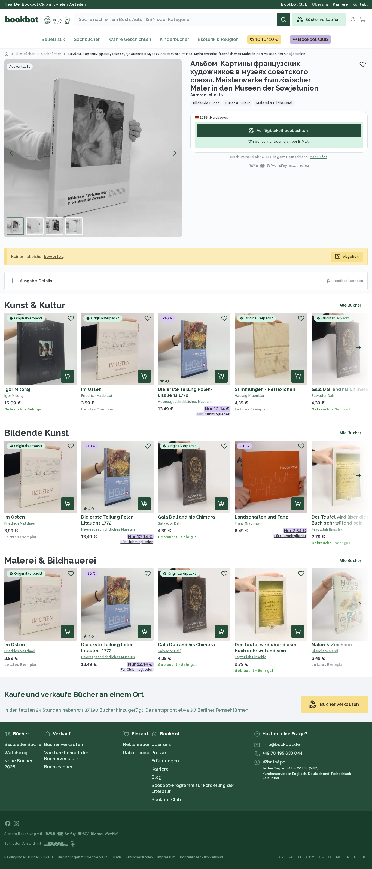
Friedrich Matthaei (96, 396)
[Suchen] (283, 19)
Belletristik (53, 39)
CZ (281, 857)
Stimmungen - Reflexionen (265, 389)
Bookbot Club (166, 799)
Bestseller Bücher (23, 744)
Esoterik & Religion (218, 39)
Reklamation (137, 744)
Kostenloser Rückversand (201, 857)
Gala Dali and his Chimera (340, 389)
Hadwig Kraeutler (249, 396)
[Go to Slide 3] (54, 226)
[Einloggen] (353, 20)
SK (290, 857)
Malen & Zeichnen (332, 644)
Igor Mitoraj (17, 389)
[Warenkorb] (363, 20)
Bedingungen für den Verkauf (82, 857)
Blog (156, 777)
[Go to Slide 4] (74, 226)
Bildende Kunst (36, 433)
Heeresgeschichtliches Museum (185, 402)
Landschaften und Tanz (261, 517)
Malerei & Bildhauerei (50, 560)
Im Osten (91, 389)
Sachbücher (87, 39)
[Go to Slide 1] (15, 226)
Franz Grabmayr (248, 523)
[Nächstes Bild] (174, 153)
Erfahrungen (165, 760)
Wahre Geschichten (130, 39)
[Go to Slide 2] (35, 226)
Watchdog (16, 752)
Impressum (166, 857)
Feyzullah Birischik (250, 657)
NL (338, 857)
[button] (93, 148)
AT (299, 857)
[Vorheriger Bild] (11, 153)
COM (310, 857)
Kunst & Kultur (34, 305)
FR (347, 857)
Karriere (160, 769)
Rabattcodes (137, 752)
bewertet (53, 256)
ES (321, 857)
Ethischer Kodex (139, 857)
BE (356, 857)
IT (330, 857)
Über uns (161, 744)
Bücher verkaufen (63, 744)
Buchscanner (58, 766)
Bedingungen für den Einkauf (28, 857)
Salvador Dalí (169, 523)
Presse (158, 752)
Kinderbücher (174, 39)
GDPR (116, 857)
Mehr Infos (318, 157)
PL (365, 857)
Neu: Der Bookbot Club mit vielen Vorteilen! (45, 4)
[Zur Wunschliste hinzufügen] (363, 64)
